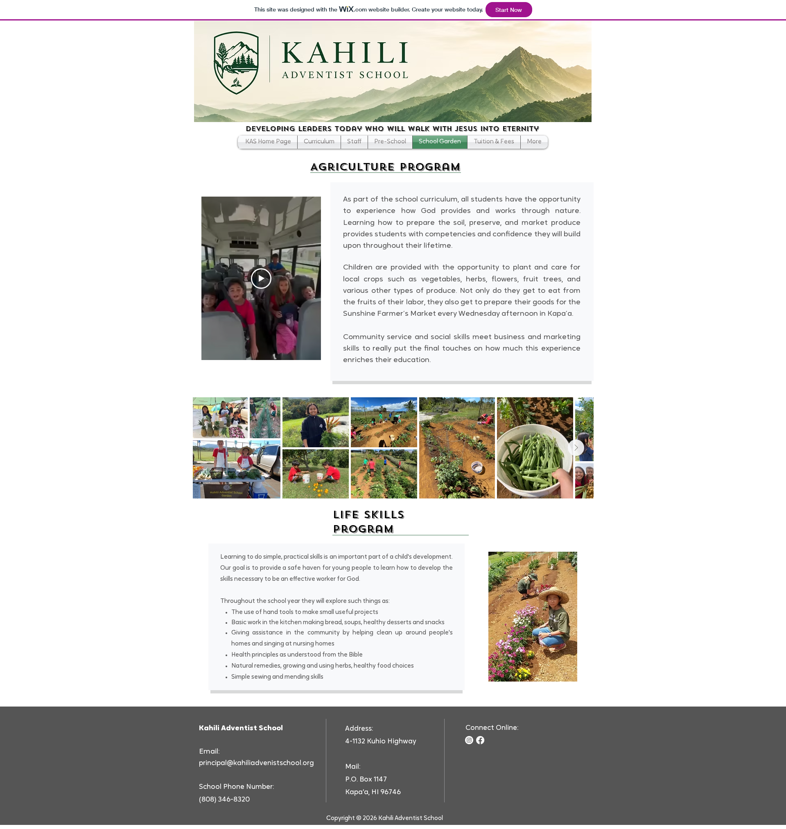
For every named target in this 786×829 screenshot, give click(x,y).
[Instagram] (469, 740)
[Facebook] (480, 740)
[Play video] (261, 278)
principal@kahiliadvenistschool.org (256, 763)
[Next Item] (576, 447)
